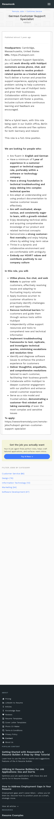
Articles (8, 707)
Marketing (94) (9, 487)
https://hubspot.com (22, 54)
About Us (9, 742)
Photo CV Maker (12, 726)
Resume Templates (13, 718)
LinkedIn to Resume (14, 703)
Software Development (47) (15, 492)
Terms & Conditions (13, 730)
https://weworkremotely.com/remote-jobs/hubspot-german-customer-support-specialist (26, 425)
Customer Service (34, 11)
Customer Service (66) (13, 473)
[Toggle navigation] (49, 4)
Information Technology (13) (16, 483)
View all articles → (10, 806)
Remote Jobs (18, 11)
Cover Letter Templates (15, 722)
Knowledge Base (12, 711)
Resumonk (8, 4)
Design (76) (7, 478)
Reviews (8, 714)
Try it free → (27, 456)
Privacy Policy (11, 734)
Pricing (8, 699)
